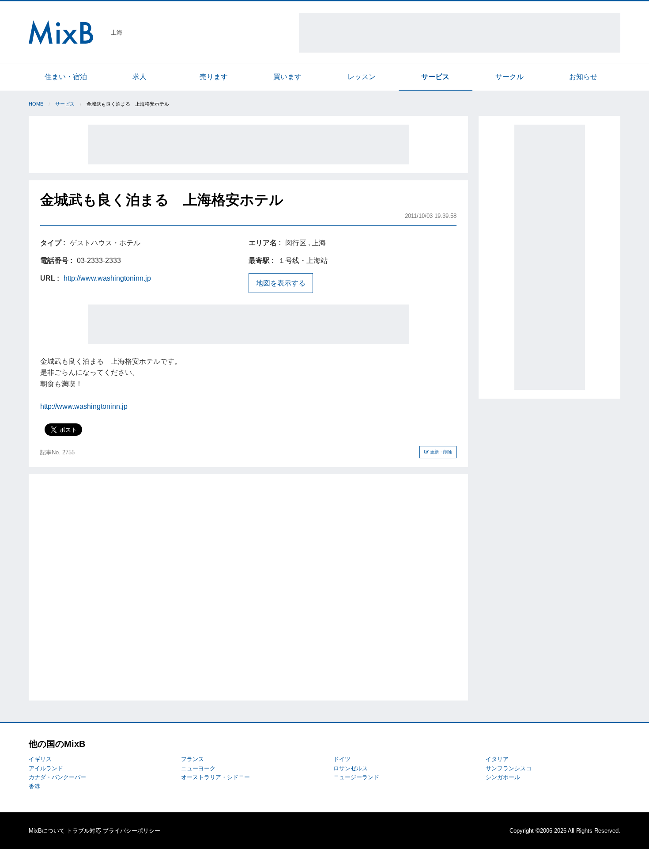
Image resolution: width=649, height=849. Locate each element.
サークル (509, 76)
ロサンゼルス (350, 768)
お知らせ (583, 76)
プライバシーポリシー (131, 830)
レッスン (361, 76)
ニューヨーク (198, 768)
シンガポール (503, 777)
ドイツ (342, 759)
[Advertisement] (459, 33)
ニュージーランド (356, 777)
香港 (34, 786)
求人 (139, 76)
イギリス (40, 759)
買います (287, 76)
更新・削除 (440, 451)
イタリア (497, 759)
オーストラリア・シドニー (215, 777)
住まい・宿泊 (66, 76)
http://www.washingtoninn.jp (107, 278)
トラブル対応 (84, 830)
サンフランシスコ (509, 768)
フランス (192, 759)
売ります (214, 76)
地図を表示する (281, 283)
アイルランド (46, 768)
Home (36, 104)
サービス (435, 76)
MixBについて (47, 830)
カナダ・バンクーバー (57, 777)
